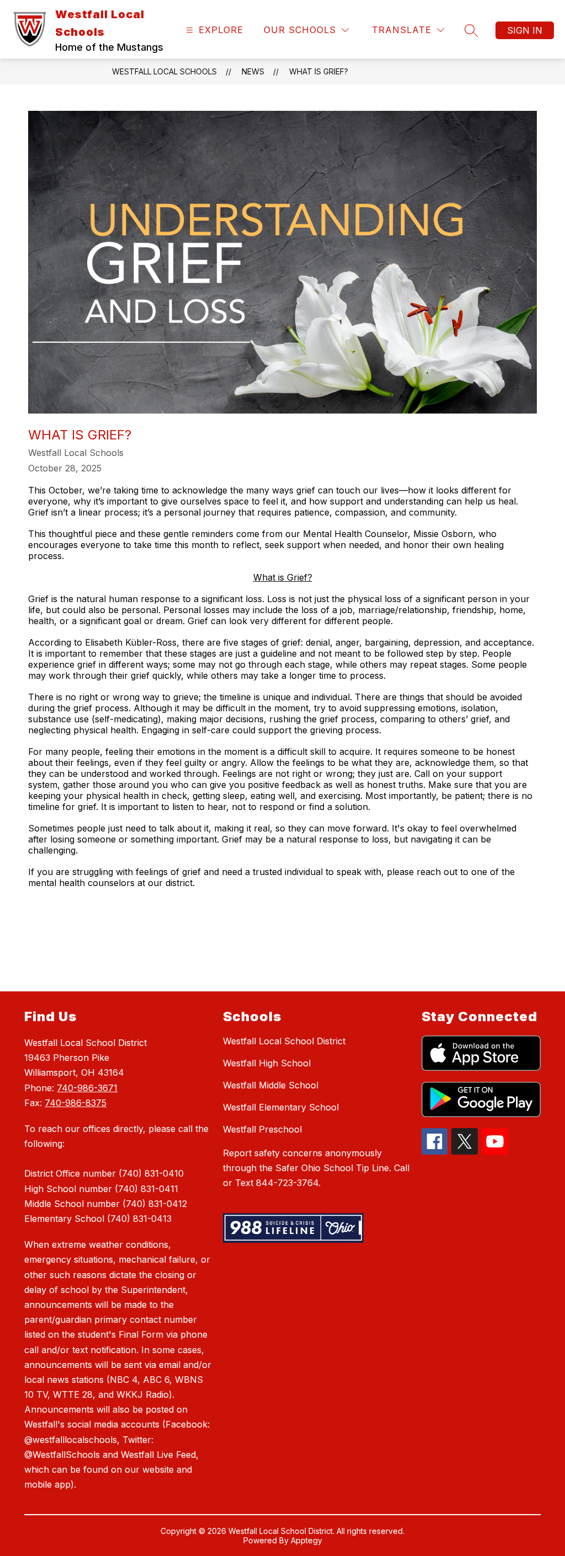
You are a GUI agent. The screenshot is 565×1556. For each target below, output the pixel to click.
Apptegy (306, 1540)
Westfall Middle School (270, 1085)
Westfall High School (267, 1063)
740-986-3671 (87, 1087)
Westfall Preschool (262, 1129)
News (253, 71)
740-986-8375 (75, 1102)
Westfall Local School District (284, 1041)
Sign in (524, 30)
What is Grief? (318, 71)
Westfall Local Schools (164, 71)
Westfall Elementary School (281, 1107)
